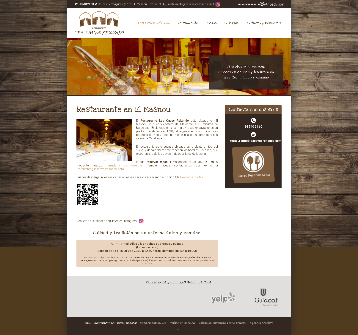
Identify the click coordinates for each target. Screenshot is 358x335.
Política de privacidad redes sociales (223, 323)
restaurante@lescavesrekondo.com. (100, 169)
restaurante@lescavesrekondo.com (190, 4)
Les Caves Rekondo (154, 23)
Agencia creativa (261, 323)
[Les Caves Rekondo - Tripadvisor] (261, 3)
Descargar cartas (191, 177)
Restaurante (187, 23)
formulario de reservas (124, 165)
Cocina (211, 23)
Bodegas (231, 23)
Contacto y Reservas (263, 23)
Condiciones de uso (153, 323)
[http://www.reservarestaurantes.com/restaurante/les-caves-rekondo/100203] (135, 299)
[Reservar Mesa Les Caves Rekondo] (254, 161)
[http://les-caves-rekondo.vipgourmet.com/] (223, 299)
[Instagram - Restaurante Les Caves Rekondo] (217, 4)
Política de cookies (182, 323)
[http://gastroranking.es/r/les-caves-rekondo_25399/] (179, 299)
